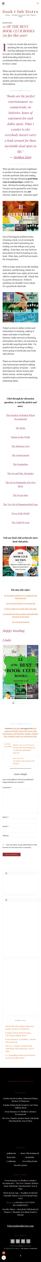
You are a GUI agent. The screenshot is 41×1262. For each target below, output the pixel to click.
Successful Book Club (28, 736)
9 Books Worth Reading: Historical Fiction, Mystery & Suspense (19, 1027)
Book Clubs (32, 731)
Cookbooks (11, 1161)
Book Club (23, 731)
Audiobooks (11, 1153)
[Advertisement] (20, 987)
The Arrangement (20, 455)
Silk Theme (24, 1248)
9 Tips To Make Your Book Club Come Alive (20, 609)
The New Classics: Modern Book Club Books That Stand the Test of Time (19, 1048)
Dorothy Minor (8, 1209)
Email (6, 826)
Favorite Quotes (20, 1165)
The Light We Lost (20, 522)
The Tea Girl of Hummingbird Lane (20, 504)
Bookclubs (7, 23)
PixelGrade (33, 1248)
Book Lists (11, 1157)
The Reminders (20, 464)
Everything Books (29, 1161)
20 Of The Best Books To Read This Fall (20, 604)
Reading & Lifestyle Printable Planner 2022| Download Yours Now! (21, 1196)
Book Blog (15, 731)
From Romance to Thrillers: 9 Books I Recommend (20, 1040)
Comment (7, 787)
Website (6, 836)
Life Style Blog (18, 734)
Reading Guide (14, 736)
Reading (28, 734)
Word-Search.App (10, 1193)
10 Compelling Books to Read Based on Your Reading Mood (20, 1056)
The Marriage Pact (20, 446)
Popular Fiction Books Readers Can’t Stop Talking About (18, 1034)
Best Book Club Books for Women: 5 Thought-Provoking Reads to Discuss (21, 1212)
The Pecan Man (20, 495)
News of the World (20, 513)
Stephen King (22, 157)
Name (6, 817)
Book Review (8, 734)
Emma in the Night (20, 437)
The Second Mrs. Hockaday (20, 473)
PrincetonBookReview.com (20, 1225)
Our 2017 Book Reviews (20, 622)
